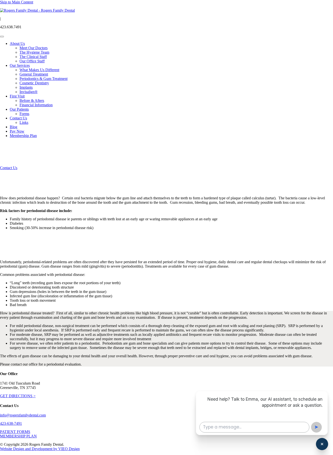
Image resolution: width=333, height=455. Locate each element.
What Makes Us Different (39, 70)
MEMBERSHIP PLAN (18, 436)
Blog (13, 127)
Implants (26, 87)
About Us (17, 43)
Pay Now (17, 131)
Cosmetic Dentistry (34, 83)
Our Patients (19, 109)
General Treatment (34, 74)
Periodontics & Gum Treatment (44, 79)
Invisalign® (29, 92)
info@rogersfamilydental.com (23, 415)
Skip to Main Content (16, 2)
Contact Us (18, 118)
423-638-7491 (11, 423)
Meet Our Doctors (34, 48)
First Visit (17, 96)
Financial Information (36, 105)
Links (24, 122)
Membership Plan (23, 136)
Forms (24, 114)
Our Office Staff (32, 61)
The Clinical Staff (33, 57)
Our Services (20, 65)
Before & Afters (32, 100)
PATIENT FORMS (15, 432)
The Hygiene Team (34, 52)
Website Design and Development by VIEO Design (40, 449)
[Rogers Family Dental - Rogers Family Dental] (37, 10)
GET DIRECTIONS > (18, 396)
